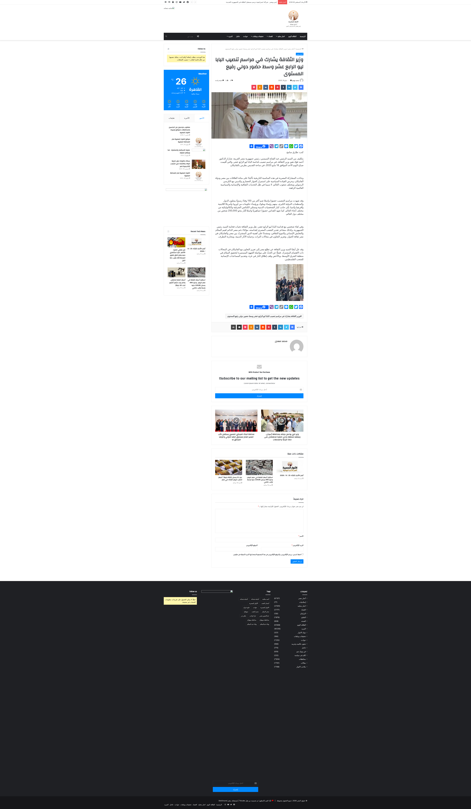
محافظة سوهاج (264, 620)
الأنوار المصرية (253, 603)
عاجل (238, 36)
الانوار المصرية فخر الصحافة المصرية (180, 174)
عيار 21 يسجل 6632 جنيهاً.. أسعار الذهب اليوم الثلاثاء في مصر (230, 478)
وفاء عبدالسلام (264, 624)
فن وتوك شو (301, 652)
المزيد (230, 36)
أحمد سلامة (265, 599)
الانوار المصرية (264, 607)
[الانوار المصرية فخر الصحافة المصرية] (198, 176)
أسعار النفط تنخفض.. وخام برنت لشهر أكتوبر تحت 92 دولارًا (177, 282)
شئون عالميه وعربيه (299, 644)
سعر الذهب (255, 612)
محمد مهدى (295, 80)
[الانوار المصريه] (293, 18)
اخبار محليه (281, 36)
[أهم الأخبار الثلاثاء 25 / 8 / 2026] (289, 466)
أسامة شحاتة (255, 599)
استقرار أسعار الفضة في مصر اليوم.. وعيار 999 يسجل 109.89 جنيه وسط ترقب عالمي (260, 480)
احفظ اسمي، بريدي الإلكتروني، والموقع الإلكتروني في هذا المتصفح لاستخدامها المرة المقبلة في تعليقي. (267, 554)
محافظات (302, 659)
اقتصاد (270, 36)
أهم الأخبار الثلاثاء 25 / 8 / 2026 (291, 475)
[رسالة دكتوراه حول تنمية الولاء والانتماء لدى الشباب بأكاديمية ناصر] (198, 164)
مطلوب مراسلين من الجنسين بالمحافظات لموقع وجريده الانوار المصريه (179, 130)
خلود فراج (247, 607)
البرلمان (303, 614)
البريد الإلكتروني (297, 545)
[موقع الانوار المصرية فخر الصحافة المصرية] (198, 142)
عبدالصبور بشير (264, 616)
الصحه (303, 621)
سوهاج (246, 612)
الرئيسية (303, 36)
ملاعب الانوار (301, 667)
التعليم (303, 617)
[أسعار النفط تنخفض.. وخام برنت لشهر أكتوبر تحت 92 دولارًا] (176, 272)
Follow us (193, 591)
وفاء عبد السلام (252, 624)
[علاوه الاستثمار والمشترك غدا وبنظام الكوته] (198, 153)
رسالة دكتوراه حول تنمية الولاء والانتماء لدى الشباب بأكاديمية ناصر (180, 163)
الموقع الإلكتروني (252, 545)
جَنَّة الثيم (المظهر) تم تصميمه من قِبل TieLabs (255, 801)
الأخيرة (187, 118)
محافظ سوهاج (251, 620)
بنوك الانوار (302, 633)
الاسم (300, 536)
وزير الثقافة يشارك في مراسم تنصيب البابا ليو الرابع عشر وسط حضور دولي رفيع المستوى (263, 316)
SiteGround (223, 801)
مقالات (303, 663)
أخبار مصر (291, 49)
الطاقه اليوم (292, 36)
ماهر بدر (243, 616)
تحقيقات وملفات (258, 36)
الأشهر (201, 118)
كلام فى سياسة (300, 655)
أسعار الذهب (265, 603)
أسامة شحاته (244, 599)
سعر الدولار (265, 612)
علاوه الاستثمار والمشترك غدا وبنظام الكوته (179, 151)
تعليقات (172, 118)
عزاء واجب (252, 616)
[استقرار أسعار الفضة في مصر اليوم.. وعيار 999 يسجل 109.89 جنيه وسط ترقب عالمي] (259, 467)
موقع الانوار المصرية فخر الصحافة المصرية (181, 140)
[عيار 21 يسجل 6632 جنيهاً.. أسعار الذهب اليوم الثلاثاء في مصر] (228, 467)
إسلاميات (302, 602)
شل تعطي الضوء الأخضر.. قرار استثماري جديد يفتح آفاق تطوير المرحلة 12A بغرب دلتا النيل (177, 255)
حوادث (245, 36)
